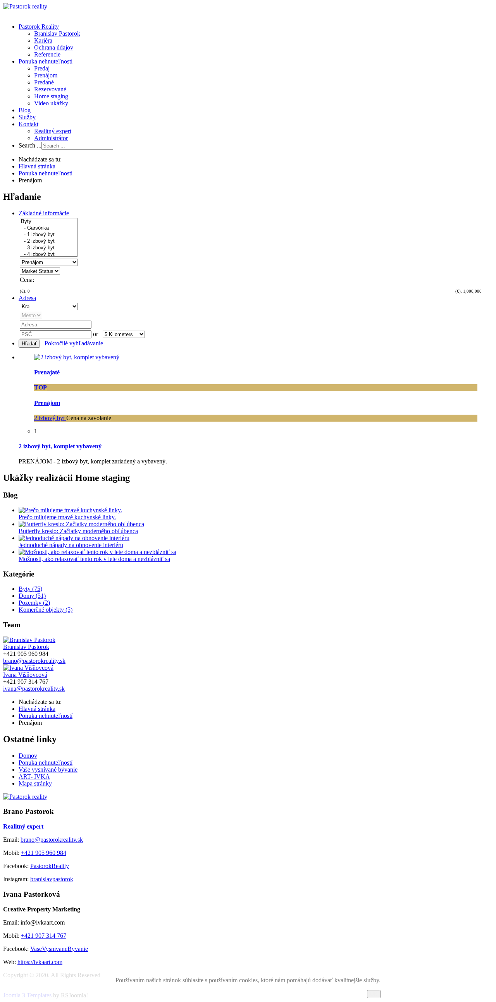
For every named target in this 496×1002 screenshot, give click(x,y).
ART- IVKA (34, 776)
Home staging (51, 96)
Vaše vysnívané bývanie (48, 769)
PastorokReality (49, 866)
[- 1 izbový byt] (49, 235)
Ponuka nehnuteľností (45, 61)
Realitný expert (52, 131)
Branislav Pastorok (57, 33)
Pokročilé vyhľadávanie (74, 343)
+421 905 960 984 (43, 852)
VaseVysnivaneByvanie (59, 948)
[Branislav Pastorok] (29, 640)
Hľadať (29, 344)
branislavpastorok (51, 879)
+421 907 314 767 (43, 935)
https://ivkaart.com (39, 962)
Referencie (47, 54)
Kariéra (43, 40)
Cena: (27, 279)
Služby (27, 117)
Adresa (27, 298)
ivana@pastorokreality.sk (34, 688)
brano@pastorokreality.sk (34, 660)
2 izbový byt (50, 418)
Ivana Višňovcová (25, 674)
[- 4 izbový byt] (49, 254)
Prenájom (45, 75)
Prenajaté (47, 372)
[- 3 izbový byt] (49, 248)
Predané (44, 82)
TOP (40, 387)
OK (373, 994)
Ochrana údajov (53, 47)
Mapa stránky (35, 783)
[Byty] (49, 221)
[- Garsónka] (49, 228)
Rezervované (50, 89)
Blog (25, 110)
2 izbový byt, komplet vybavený (60, 446)
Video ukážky (51, 103)
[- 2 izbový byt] (49, 241)
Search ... (30, 145)
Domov (28, 755)
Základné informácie (44, 213)
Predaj (42, 68)
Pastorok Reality (39, 26)
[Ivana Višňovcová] (28, 667)
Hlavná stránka (37, 166)
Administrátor (51, 138)
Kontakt (28, 124)
